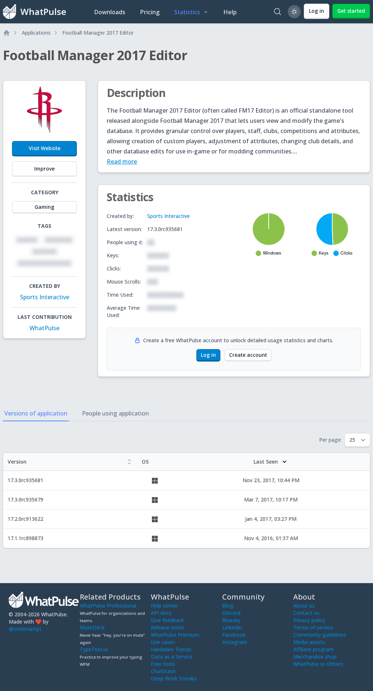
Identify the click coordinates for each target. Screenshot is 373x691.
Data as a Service (171, 656)
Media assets (309, 642)
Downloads (109, 12)
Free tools (163, 663)
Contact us (306, 612)
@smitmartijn (25, 628)
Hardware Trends (171, 649)
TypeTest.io (94, 649)
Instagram (234, 642)
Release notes (168, 627)
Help (230, 12)
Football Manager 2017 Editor (98, 32)
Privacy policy (309, 620)
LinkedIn (232, 627)
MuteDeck (92, 627)
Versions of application (35, 413)
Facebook (234, 634)
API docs (161, 612)
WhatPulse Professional (108, 605)
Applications (36, 32)
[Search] (277, 11)
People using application (115, 413)
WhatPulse (44, 328)
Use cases (163, 642)
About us (304, 605)
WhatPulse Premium (175, 634)
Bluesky (231, 620)
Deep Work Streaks (174, 678)
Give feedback (167, 620)
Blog (227, 605)
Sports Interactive (44, 297)
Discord (231, 612)
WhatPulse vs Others (318, 663)
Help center (164, 605)
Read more (122, 161)
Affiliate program (313, 649)
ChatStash (163, 671)
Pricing (150, 12)
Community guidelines (319, 634)
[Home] (6, 32)
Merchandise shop (315, 656)
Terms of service (313, 627)
